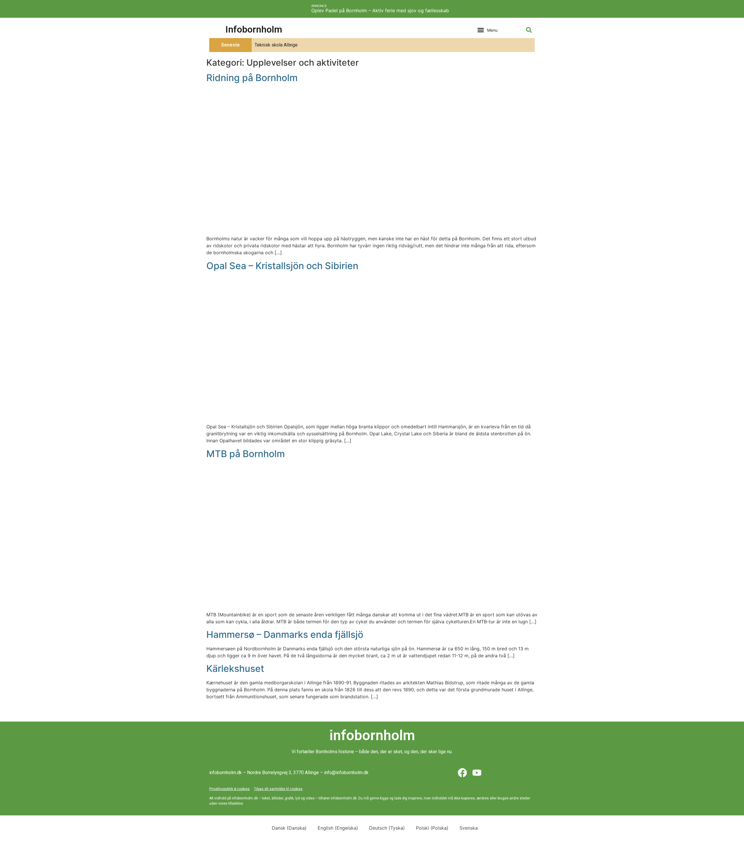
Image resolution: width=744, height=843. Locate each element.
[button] (487, 30)
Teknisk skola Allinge (276, 45)
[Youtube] (477, 772)
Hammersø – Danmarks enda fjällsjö (284, 634)
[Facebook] (462, 772)
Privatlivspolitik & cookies (229, 789)
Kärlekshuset (235, 668)
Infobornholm (254, 29)
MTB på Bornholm (245, 453)
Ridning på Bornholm (252, 77)
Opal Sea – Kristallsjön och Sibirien (282, 265)
